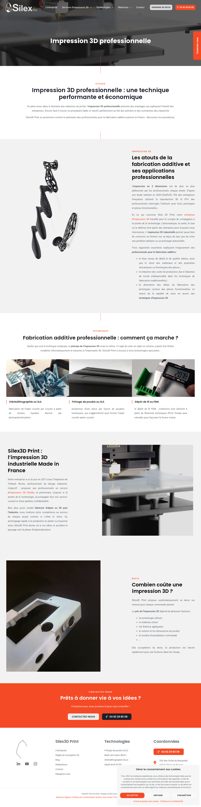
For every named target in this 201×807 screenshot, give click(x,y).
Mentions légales (63, 797)
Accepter (132, 795)
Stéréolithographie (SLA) (116, 760)
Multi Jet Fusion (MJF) (115, 755)
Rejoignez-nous (62, 774)
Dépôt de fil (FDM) (113, 764)
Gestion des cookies (104, 797)
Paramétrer (184, 795)
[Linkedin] (18, 764)
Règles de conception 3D (67, 755)
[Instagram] (35, 764)
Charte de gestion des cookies (146, 801)
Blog (57, 760)
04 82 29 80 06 (170, 751)
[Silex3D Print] (21, 7)
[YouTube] (27, 764)
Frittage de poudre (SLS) (116, 750)
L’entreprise (61, 750)
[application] (90, 7)
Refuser (158, 795)
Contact (59, 769)
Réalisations (61, 764)
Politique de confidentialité (171, 801)
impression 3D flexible (22, 492)
